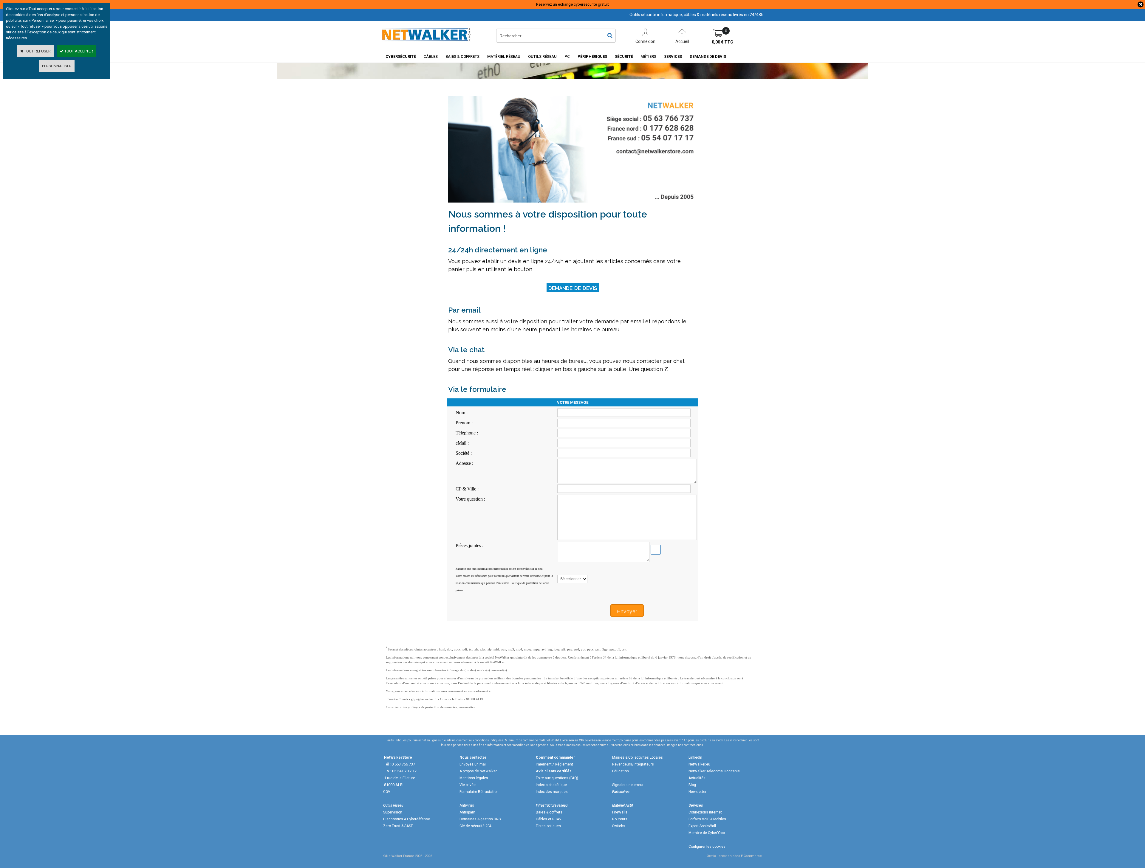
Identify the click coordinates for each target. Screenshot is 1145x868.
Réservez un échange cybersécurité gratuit (572, 4)
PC (567, 56)
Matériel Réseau (503, 56)
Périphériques (592, 56)
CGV (386, 792)
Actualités (696, 778)
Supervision (392, 812)
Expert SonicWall (702, 826)
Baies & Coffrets (462, 56)
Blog (692, 785)
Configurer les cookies (706, 846)
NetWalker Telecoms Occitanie (714, 771)
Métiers (648, 56)
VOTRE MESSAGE (572, 402)
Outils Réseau (542, 56)
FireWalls (619, 812)
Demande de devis (708, 56)
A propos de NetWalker (478, 771)
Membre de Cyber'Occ (706, 833)
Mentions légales (473, 778)
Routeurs (619, 819)
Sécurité (624, 56)
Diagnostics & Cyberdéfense (406, 819)
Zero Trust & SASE (398, 826)
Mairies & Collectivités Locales (637, 757)
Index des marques (552, 792)
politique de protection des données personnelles (441, 707)
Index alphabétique (551, 785)
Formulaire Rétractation (479, 792)
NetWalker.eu (699, 764)
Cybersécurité (401, 56)
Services (673, 56)
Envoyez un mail (473, 764)
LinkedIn (695, 757)
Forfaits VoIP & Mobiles (707, 819)
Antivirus (466, 805)
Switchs (618, 826)
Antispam (467, 812)
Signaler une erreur (627, 785)
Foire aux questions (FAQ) (557, 778)
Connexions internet (705, 812)
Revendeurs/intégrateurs (633, 764)
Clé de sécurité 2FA (475, 826)
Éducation (620, 771)
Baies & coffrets (549, 812)
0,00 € (722, 42)
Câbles (430, 56)
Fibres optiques (548, 826)
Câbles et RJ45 (548, 819)
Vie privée (467, 785)
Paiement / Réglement (554, 764)
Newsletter (697, 792)
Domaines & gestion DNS (480, 819)
